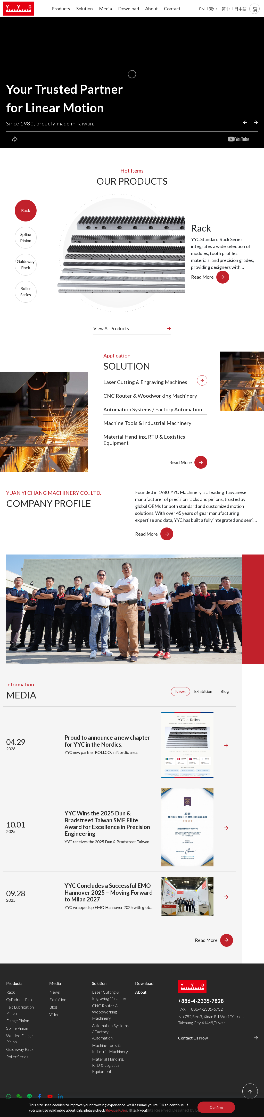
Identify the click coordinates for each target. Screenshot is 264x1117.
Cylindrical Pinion (21, 999)
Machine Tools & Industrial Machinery (110, 1048)
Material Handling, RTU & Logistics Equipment (108, 1065)
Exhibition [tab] (203, 691)
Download (128, 8)
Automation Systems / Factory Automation (110, 1031)
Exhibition (57, 999)
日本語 (240, 8)
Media (105, 8)
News (54, 992)
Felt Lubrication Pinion (20, 1010)
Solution (84, 8)
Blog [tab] (224, 691)
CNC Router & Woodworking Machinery (105, 1011)
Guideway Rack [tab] (26, 264)
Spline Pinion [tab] (25, 237)
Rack (10, 992)
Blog (53, 1006)
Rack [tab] (25, 210)
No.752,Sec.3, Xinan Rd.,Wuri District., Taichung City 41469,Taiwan (211, 1019)
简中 (226, 8)
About (151, 8)
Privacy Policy (116, 1110)
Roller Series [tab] (25, 291)
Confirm (216, 1107)
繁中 (213, 8)
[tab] (155, 380)
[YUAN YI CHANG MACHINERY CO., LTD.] (18, 9)
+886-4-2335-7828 (201, 1001)
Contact (172, 8)
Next (256, 122)
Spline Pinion (17, 1028)
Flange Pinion (17, 1020)
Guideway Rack (20, 1049)
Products (61, 8)
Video (54, 1014)
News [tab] (180, 691)
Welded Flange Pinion (19, 1038)
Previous (245, 122)
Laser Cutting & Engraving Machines (109, 995)
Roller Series (17, 1056)
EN (202, 8)
